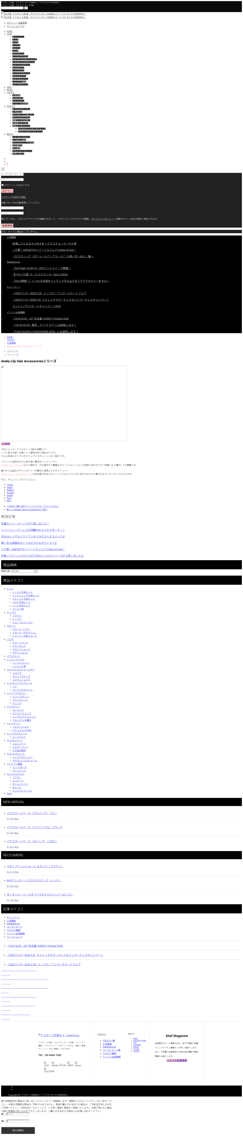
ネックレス (18, 710)
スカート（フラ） (21, 629)
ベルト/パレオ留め (21, 720)
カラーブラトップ (21, 676)
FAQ (135, 1042)
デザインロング (20, 653)
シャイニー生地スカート (24, 636)
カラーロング (19, 646)
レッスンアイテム (20, 56)
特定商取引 (17, 145)
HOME (10, 31)
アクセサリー (18, 68)
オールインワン (20, 784)
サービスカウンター (21, 109)
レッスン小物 (19, 666)
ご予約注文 (17, 112)
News (135, 1038)
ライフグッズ (19, 770)
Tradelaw (137, 1045)
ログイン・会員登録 (17, 23)
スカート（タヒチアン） (24, 632)
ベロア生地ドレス (21, 602)
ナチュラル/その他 (21, 730)
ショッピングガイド (21, 137)
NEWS (10, 90)
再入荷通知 (18, 1130)
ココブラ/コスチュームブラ (24, 59)
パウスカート (18, 54)
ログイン (7, 191)
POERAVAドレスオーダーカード (32, 129)
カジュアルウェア (20, 84)
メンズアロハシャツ (22, 757)
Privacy (136, 1049)
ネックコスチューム (22, 690)
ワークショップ (14, 937)
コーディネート (14, 927)
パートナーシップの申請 (23, 143)
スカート (16, 48)
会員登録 (7, 225)
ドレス (15, 42)
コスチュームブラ (21, 679)
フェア (15, 40)
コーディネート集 (112, 1050)
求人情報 (16, 148)
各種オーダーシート (21, 126)
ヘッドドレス (18, 70)
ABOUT (10, 134)
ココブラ (16, 673)
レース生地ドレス (21, 605)
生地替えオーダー (20, 123)
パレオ (15, 51)
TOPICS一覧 (109, 1040)
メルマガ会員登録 (177, 1060)
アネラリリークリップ (12, 465)
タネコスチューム (20, 79)
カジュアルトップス (22, 791)
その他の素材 (19, 750)
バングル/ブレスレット (24, 717)
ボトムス (16, 787)
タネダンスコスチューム (24, 760)
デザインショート (21, 649)
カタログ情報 (13, 930)
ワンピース (17, 781)
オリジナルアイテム (21, 117)
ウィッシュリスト (16, 26)
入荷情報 (16, 95)
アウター (16, 777)
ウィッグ (16, 703)
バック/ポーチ (19, 767)
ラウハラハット (20, 700)
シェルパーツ (19, 743)
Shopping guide (139, 1040)
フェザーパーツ (20, 747)
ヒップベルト (19, 737)
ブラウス (16, 615)
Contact (136, 1051)
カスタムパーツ (19, 76)
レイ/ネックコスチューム (23, 62)
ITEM (9, 34)
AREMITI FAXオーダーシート (30, 132)
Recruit (136, 1047)
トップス (16, 45)
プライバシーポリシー (22, 151)
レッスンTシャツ (20, 663)
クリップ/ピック (20, 696)
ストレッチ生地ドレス (23, 599)
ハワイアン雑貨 (19, 82)
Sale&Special (17, 98)
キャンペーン (18, 37)
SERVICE (11, 106)
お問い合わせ (18, 154)
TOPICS (10, 92)
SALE (9, 87)
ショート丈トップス (22, 622)
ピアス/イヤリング (21, 713)
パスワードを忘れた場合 (13, 197)
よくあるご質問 (19, 140)
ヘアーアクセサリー (21, 65)
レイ (14, 686)
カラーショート (20, 642)
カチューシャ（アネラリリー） (17, 474)
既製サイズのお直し (21, 120)
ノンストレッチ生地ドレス (25, 595)
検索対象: (6, 571)
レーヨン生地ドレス (22, 592)
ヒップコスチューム (21, 73)
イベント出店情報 (20, 104)
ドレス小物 (18, 609)
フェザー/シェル (20, 727)
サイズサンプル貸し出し (23, 115)
